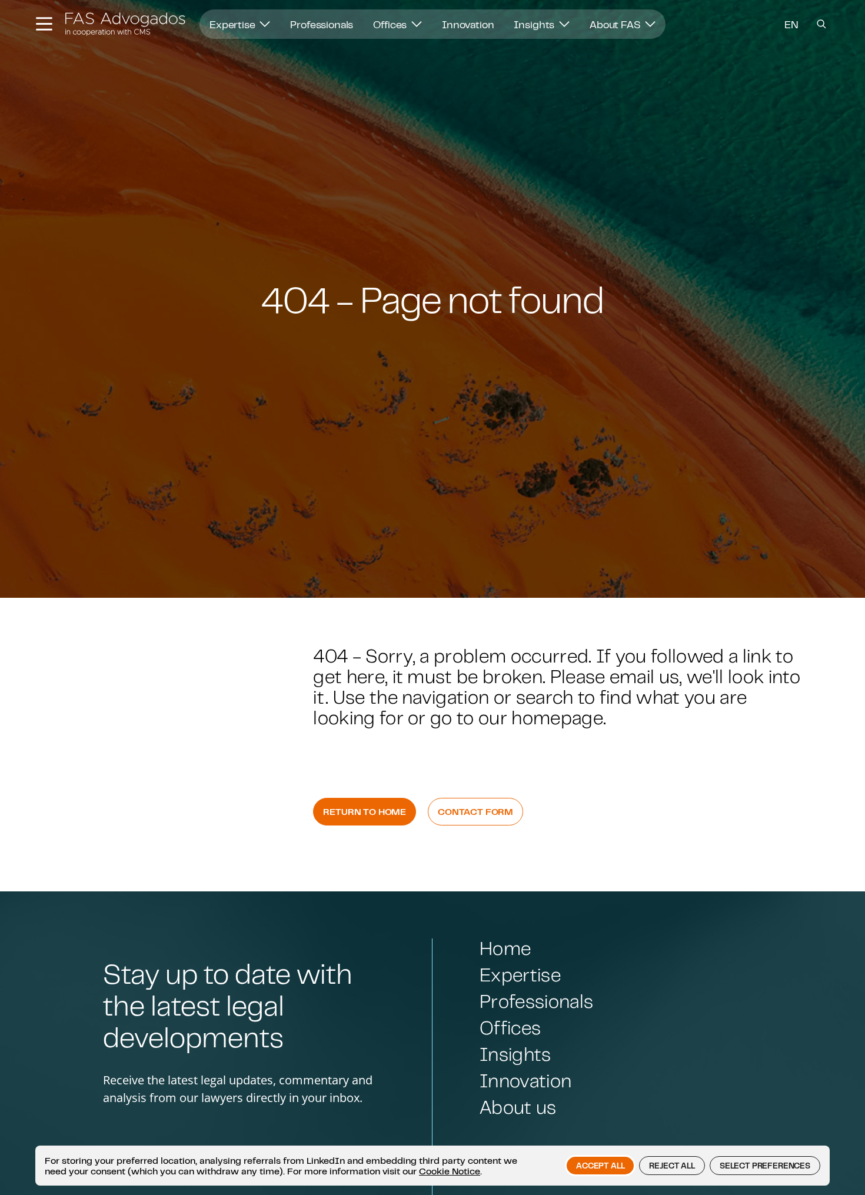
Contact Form (475, 811)
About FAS (616, 24)
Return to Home (364, 811)
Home (505, 948)
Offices (391, 24)
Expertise (233, 24)
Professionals (321, 24)
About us (518, 1107)
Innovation (468, 24)
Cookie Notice (449, 1171)
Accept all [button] (600, 1165)
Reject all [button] (671, 1165)
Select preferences (765, 1165)
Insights (535, 24)
